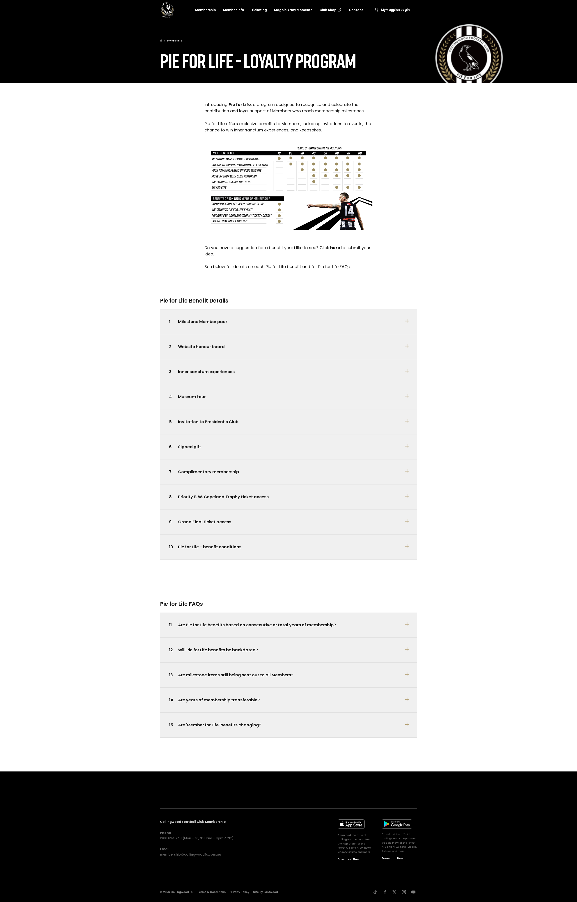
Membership (205, 10)
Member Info (233, 10)
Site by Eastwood (265, 892)
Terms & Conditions (211, 892)
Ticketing (259, 10)
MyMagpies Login (395, 9)
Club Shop (328, 10)
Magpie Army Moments (293, 10)
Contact (356, 10)
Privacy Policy (239, 892)
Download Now (348, 859)
